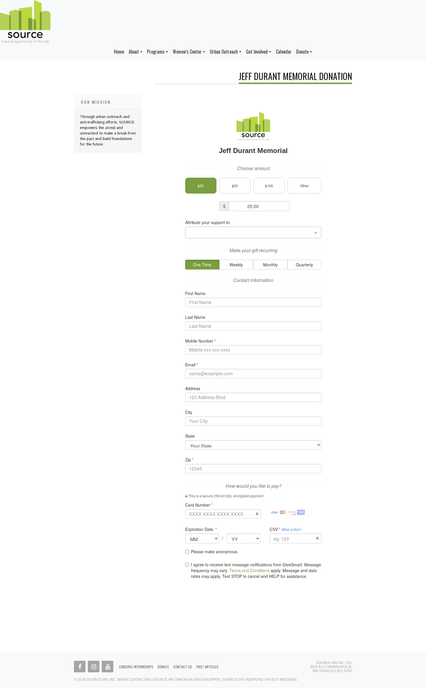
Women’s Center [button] (187, 51)
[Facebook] (79, 666)
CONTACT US (182, 666)
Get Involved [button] (257, 51)
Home (119, 51)
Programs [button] (156, 51)
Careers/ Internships (136, 666)
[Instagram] (93, 666)
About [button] (134, 51)
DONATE (163, 666)
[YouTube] (107, 666)
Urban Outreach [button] (224, 51)
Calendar (284, 51)
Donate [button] (302, 51)
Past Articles (207, 666)
